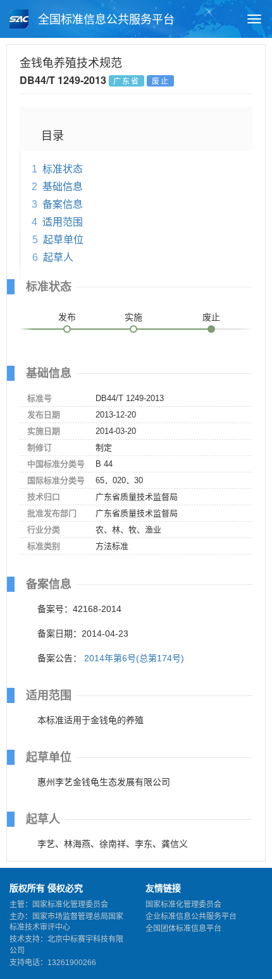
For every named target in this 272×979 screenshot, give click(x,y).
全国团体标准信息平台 (183, 928)
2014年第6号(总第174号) (134, 658)
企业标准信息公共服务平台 (191, 916)
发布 (67, 317)
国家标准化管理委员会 (183, 904)
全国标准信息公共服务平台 (105, 19)
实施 (133, 317)
